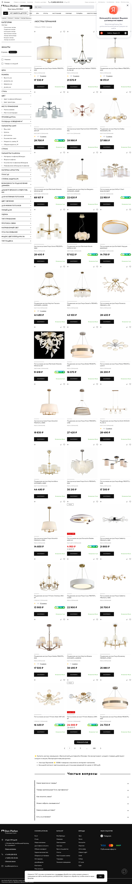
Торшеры (79, 13)
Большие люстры (9, 37)
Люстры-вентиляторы (10, 35)
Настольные (56, 13)
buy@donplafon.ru (11, 866)
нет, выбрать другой (18, 13)
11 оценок (109, 76)
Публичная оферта (108, 849)
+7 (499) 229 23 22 (56, 2)
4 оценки (43, 311)
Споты (45, 13)
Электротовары (92, 13)
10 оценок (43, 603)
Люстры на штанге (9, 39)
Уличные (69, 13)
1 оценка (75, 664)
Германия (12, 52)
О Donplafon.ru (41, 831)
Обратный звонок (10, 861)
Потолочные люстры (10, 27)
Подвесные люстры (9, 29)
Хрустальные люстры (10, 33)
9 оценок (43, 76)
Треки (30, 13)
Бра (37, 13)
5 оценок (109, 136)
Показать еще (82, 742)
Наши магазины (89, 2)
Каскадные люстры (9, 31)
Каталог (60, 831)
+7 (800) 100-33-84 (11, 858)
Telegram (107, 836)
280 (94, 748)
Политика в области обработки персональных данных (18, 882)
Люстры (4, 25)
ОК (100, 876)
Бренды (82, 831)
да (5, 13)
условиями (59, 874)
